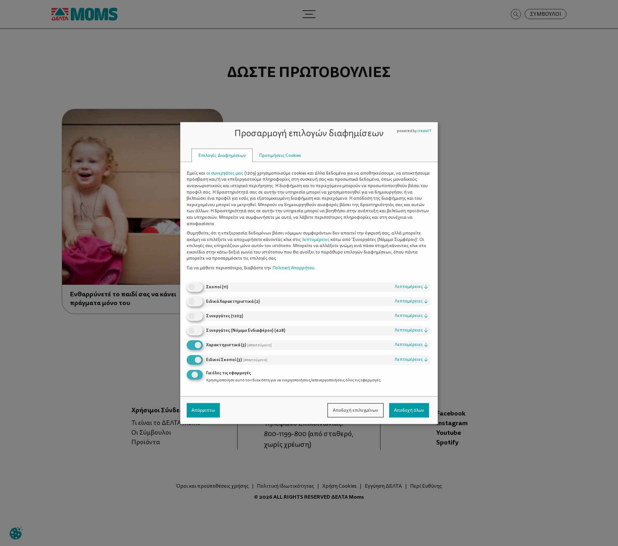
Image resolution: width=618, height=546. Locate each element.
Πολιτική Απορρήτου (293, 268)
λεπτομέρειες (411, 287)
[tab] (222, 155)
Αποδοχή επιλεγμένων (355, 410)
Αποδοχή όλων (409, 410)
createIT (424, 131)
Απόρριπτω (203, 410)
